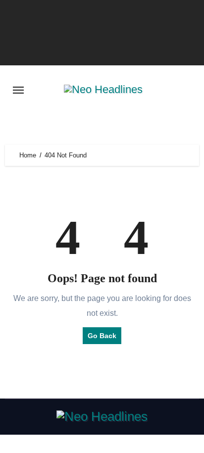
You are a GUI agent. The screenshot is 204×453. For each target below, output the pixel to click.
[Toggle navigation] (18, 90)
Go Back (102, 336)
